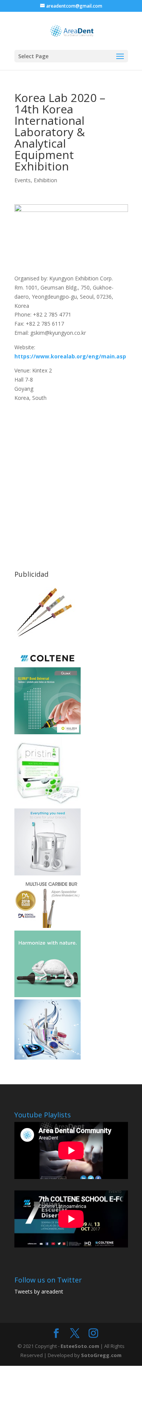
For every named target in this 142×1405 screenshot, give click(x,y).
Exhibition (45, 180)
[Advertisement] (71, 474)
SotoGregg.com (101, 1355)
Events (22, 180)
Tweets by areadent (38, 1291)
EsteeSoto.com (80, 1346)
